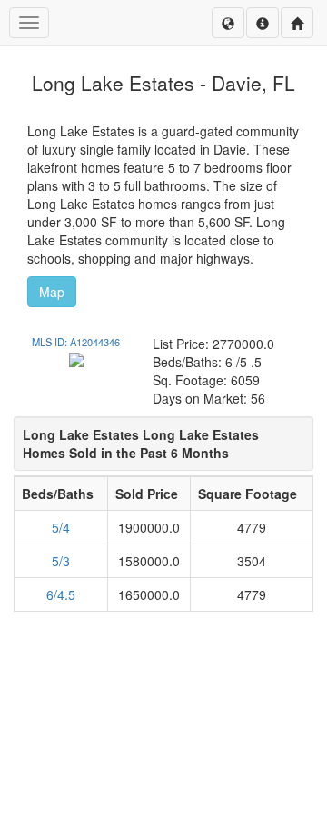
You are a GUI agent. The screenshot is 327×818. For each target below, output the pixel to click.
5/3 (61, 561)
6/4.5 (60, 594)
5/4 (61, 527)
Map (51, 292)
